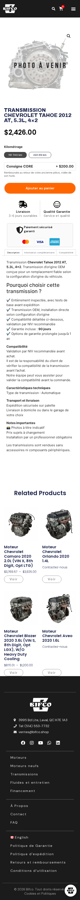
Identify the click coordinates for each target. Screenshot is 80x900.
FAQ (14, 822)
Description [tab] (13, 252)
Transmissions (24, 774)
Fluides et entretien (30, 782)
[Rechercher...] (53, 8)
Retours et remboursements (38, 862)
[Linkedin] (58, 743)
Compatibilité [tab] (66, 252)
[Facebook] (23, 743)
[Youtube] (40, 743)
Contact (18, 814)
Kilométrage (13, 146)
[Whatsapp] (49, 743)
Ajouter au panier (40, 188)
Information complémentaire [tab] (39, 252)
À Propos (19, 806)
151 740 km (15, 155)
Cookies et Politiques (40, 893)
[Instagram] (32, 743)
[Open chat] (70, 890)
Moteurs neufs (24, 766)
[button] (73, 8)
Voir (14, 579)
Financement (22, 791)
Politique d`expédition (32, 854)
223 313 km (40, 155)
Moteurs (18, 757)
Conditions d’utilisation (33, 870)
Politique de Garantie (31, 845)
